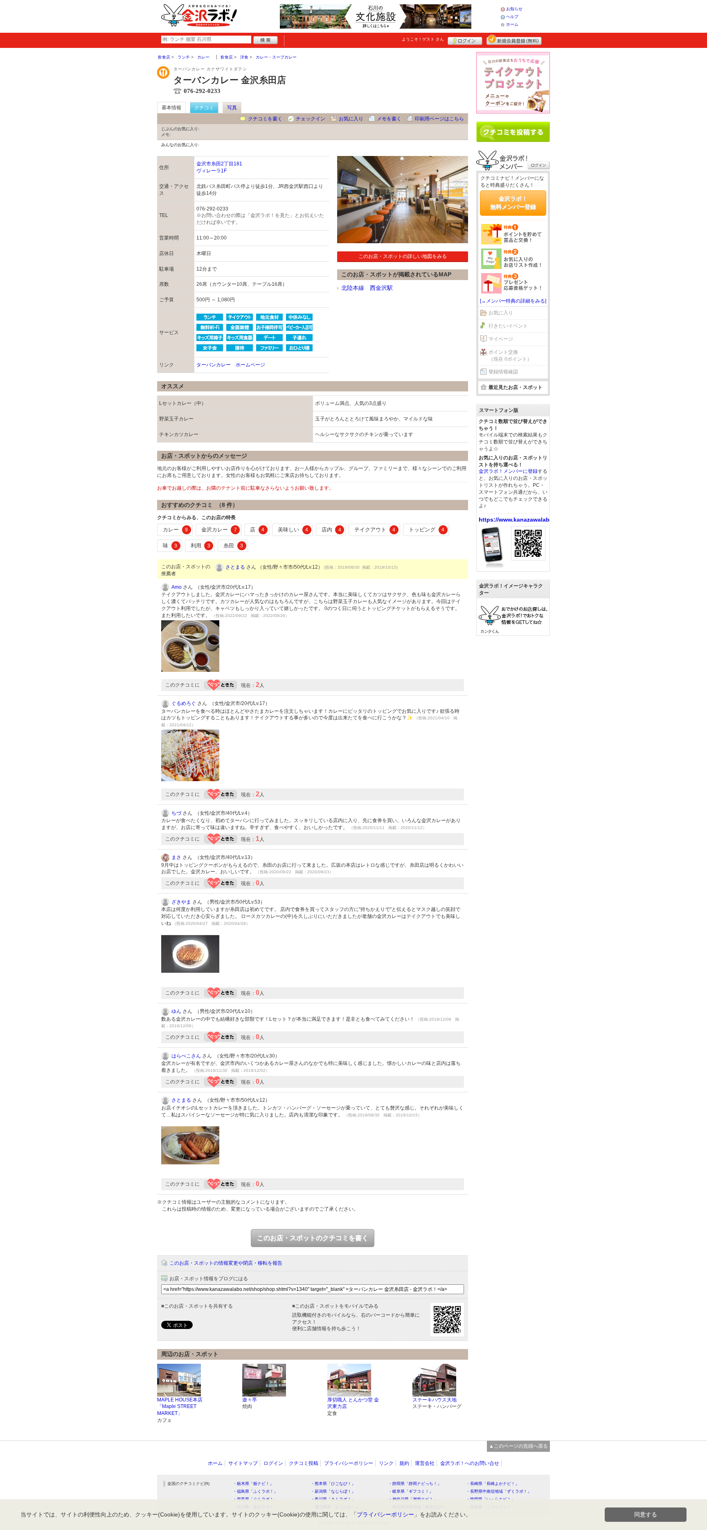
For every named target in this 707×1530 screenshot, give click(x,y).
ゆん (176, 1011)
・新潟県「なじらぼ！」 (333, 1491)
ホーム (512, 24)
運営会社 (425, 1463)
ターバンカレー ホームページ (230, 365)
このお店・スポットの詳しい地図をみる (402, 256)
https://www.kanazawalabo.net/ (522, 519)
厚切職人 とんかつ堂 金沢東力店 (353, 1403)
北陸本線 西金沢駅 (367, 288)
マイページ (501, 339)
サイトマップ (243, 1463)
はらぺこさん (186, 1056)
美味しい (293, 530)
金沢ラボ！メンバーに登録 (508, 471)
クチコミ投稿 (303, 1463)
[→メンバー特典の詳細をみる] (513, 301)
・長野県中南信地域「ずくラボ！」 (498, 1491)
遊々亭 (249, 1400)
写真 (232, 108)
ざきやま (181, 902)
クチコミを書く (265, 119)
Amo (176, 587)
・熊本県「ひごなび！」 (333, 1483)
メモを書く (389, 119)
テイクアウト (374, 530)
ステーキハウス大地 (434, 1400)
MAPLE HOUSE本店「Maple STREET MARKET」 (180, 1407)
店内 (331, 530)
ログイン (465, 39)
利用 (200, 545)
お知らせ (514, 9)
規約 (404, 1463)
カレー (175, 530)
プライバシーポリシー (348, 1463)
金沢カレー (219, 530)
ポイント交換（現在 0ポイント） (510, 355)
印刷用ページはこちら (439, 119)
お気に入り (351, 119)
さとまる (235, 567)
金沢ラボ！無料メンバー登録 (513, 202)
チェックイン (310, 119)
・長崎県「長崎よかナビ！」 (492, 1483)
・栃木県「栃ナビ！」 (253, 1483)
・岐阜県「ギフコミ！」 (410, 1491)
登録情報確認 (503, 372)
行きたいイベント (508, 326)
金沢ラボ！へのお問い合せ (469, 1463)
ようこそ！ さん (423, 39)
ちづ (176, 813)
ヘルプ (512, 16)
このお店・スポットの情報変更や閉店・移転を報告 (225, 1263)
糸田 (233, 545)
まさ (176, 857)
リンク (386, 1463)
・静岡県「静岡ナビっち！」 (414, 1483)
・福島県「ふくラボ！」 (255, 1491)
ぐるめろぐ (183, 703)
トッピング (426, 530)
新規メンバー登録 (514, 39)
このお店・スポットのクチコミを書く (312, 1237)
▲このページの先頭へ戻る (518, 1446)
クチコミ (204, 108)
